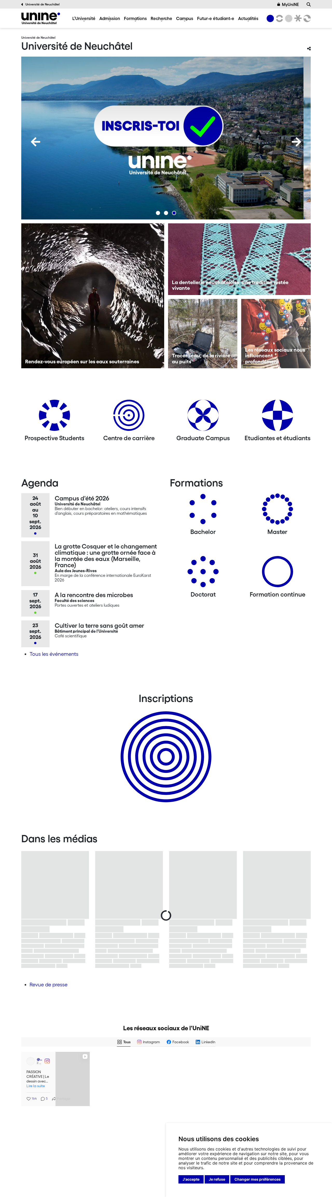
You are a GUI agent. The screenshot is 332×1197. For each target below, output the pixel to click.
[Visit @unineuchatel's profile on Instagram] (103, 1111)
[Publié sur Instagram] (156, 1111)
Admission (109, 18)
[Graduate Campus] (203, 417)
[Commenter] (258, 1091)
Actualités (248, 18)
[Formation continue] (277, 573)
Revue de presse (48, 984)
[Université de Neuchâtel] (40, 18)
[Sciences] (288, 18)
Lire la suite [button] (34, 1084)
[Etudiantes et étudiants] (277, 417)
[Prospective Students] (54, 417)
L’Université (83, 18)
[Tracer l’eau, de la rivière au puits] (203, 334)
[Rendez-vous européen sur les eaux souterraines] (92, 295)
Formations (135, 18)
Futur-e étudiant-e (215, 18)
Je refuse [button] (217, 1179)
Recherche (161, 18)
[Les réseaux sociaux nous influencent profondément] (276, 334)
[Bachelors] (203, 511)
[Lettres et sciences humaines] (278, 18)
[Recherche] (309, 4)
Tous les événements (54, 654)
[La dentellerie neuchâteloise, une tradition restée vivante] (239, 259)
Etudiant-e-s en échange (164, 748)
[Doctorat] (203, 573)
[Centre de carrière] (129, 417)
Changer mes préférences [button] (257, 1179)
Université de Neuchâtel (42, 4)
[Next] (296, 142)
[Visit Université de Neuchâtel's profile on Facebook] (103, 1060)
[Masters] (277, 511)
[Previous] (35, 142)
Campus (184, 18)
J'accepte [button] (191, 1179)
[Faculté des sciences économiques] (306, 18)
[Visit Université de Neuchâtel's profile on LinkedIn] (29, 1060)
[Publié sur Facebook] (156, 1060)
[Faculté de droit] (297, 18)
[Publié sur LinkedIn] (82, 1060)
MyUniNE (290, 4)
